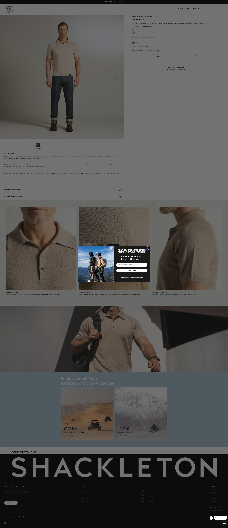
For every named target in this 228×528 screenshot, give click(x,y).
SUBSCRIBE (132, 270)
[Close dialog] (147, 248)
